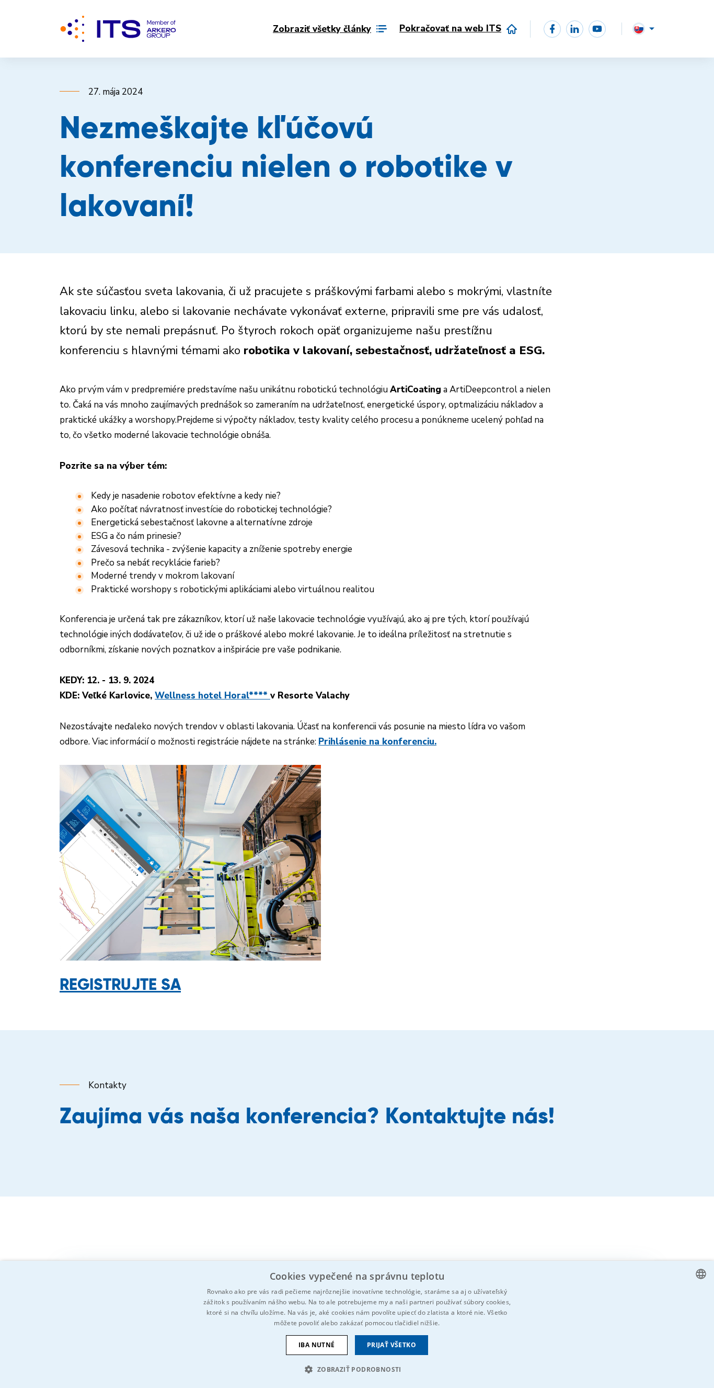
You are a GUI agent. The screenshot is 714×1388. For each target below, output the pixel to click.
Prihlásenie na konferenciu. (377, 742)
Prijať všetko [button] (391, 1344)
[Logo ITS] (118, 29)
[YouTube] (597, 29)
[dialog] (357, 1324)
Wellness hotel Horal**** (212, 696)
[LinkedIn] (574, 29)
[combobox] (701, 1274)
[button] (357, 1369)
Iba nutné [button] (316, 1344)
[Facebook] (552, 29)
